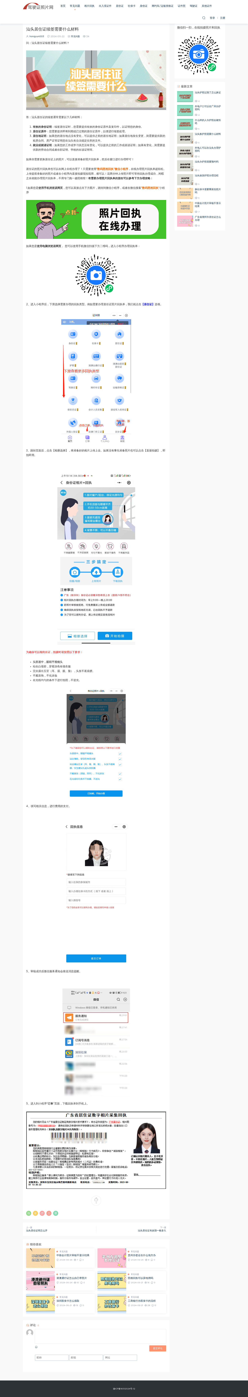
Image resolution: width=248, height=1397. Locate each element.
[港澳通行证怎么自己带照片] (40, 1281)
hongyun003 (37, 36)
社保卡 (131, 6)
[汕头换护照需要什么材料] (185, 138)
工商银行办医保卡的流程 (142, 1301)
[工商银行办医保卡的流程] (112, 1303)
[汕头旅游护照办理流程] (185, 179)
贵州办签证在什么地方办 (142, 1255)
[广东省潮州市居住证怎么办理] (185, 221)
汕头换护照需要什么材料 (208, 134)
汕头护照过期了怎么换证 (208, 92)
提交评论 (157, 1348)
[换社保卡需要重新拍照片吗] (185, 193)
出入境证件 (105, 6)
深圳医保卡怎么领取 (68, 1301)
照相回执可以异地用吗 (140, 1278)
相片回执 (89, 6)
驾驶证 (193, 6)
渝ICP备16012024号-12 (124, 1389)
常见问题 (75, 6)
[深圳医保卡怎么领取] (40, 1303)
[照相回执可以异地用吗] (112, 1281)
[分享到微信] (28, 1213)
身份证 (143, 6)
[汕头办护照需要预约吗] (185, 165)
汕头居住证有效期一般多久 (152, 1230)
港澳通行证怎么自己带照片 (72, 1278)
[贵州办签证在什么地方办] (112, 1258)
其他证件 (207, 6)
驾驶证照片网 (38, 6)
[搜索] (203, 17)
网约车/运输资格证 (162, 6)
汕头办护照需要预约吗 (206, 162)
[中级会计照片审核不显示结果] (40, 1258)
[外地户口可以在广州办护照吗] (185, 110)
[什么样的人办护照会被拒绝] (185, 124)
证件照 (181, 6)
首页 (62, 6)
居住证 (119, 6)
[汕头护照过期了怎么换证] (185, 96)
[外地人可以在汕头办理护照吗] (185, 152)
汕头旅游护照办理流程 (206, 175)
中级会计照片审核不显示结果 (73, 1255)
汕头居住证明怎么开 (36, 1230)
